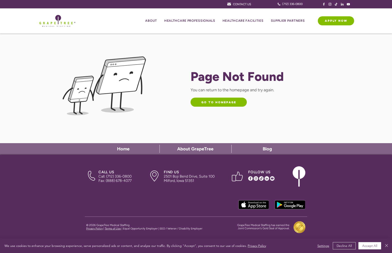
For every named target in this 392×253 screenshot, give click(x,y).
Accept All (369, 246)
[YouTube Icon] (348, 4)
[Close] (386, 245)
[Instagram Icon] (330, 4)
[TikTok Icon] (336, 4)
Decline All (344, 246)
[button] (151, 21)
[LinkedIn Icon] (342, 4)
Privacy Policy (94, 228)
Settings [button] (323, 246)
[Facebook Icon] (324, 4)
